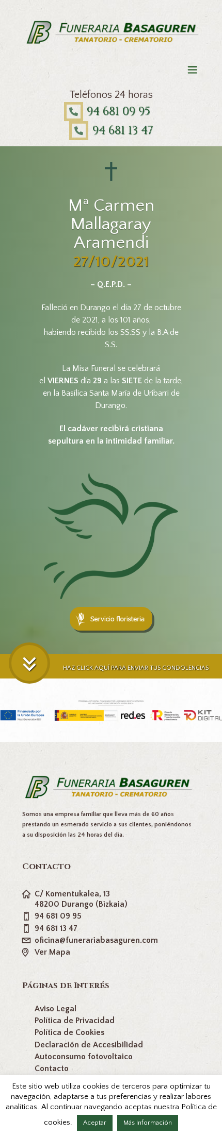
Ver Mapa (52, 952)
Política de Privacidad (75, 1020)
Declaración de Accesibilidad (89, 1044)
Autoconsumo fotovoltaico (84, 1056)
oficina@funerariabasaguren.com (96, 940)
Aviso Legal (55, 1008)
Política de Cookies (69, 1032)
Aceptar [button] (94, 1122)
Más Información (147, 1122)
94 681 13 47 (122, 130)
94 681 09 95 (118, 111)
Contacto (52, 1068)
